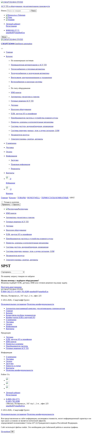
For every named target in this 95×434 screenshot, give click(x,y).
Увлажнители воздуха (20, 135)
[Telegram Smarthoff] (7, 380)
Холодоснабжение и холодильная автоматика (30, 73)
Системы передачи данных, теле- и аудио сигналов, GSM (35, 130)
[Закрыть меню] (9, 37)
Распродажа (23, 209)
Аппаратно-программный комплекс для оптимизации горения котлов (35, 308)
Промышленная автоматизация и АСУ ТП (29, 65)
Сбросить (16, 205)
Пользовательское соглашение (13, 304)
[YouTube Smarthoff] (7, 388)
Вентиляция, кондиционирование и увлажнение (31, 77)
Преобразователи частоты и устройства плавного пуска (34, 118)
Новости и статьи (13, 366)
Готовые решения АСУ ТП (22, 101)
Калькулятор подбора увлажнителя (21, 315)
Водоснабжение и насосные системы (26, 82)
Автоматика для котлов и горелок (25, 97)
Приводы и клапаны (14, 344)
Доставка (10, 147)
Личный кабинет (13, 24)
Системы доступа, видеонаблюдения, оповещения (32, 126)
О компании (11, 143)
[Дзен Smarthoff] (7, 384)
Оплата (9, 152)
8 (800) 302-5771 (8, 291)
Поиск (3, 11)
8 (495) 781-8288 (22, 291)
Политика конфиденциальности (40, 304)
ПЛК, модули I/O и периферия (24, 114)
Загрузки (14, 160)
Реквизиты (15, 169)
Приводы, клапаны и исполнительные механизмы (32, 122)
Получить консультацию (11, 287)
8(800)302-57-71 (12, 30)
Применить (6, 205)
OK (12, 432)
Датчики (14, 105)
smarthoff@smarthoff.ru (15, 32)
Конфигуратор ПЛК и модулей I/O (20, 317)
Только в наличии (11, 202)
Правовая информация (20, 164)
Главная (9, 52)
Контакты (10, 173)
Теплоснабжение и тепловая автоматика (28, 69)
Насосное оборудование (21, 109)
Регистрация (11, 26)
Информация (11, 156)
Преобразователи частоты (17, 346)
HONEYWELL (33, 198)
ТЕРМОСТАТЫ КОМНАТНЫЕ (55, 198)
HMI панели (16, 92)
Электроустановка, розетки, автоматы (27, 139)
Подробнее (5, 432)
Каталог (9, 56)
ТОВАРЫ (21, 198)
